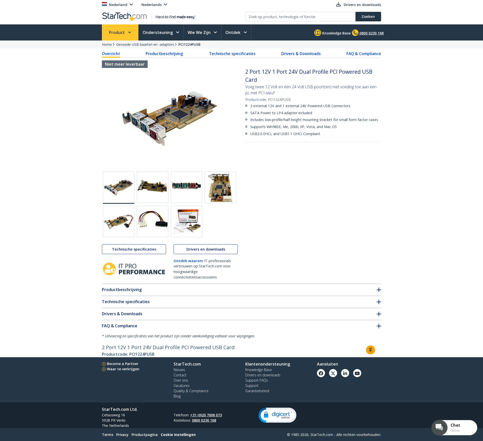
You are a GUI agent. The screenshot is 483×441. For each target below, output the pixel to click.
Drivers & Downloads (301, 53)
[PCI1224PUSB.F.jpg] (152, 221)
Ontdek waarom (188, 260)
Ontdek (233, 32)
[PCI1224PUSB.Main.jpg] (118, 188)
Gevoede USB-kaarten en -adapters (145, 44)
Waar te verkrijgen (123, 369)
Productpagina (145, 434)
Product (117, 32)
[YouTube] (357, 373)
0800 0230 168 (204, 420)
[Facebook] (321, 373)
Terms (107, 434)
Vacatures (182, 385)
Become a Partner (122, 363)
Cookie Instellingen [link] (178, 434)
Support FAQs (256, 380)
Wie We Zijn (200, 32)
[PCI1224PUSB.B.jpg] (152, 187)
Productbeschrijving (164, 53)
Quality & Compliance (191, 390)
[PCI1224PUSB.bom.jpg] (186, 221)
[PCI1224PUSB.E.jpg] (118, 221)
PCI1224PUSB (189, 44)
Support (252, 385)
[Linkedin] (345, 373)
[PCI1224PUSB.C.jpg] (186, 187)
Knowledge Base (336, 33)
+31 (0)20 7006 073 (206, 415)
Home (107, 44)
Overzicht (111, 53)
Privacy (122, 434)
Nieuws (179, 369)
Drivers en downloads (205, 249)
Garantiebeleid (257, 390)
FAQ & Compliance (363, 53)
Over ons (181, 380)
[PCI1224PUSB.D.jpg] (220, 187)
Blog (177, 396)
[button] (277, 415)
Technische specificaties (232, 53)
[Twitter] (333, 373)
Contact (180, 375)
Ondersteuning (158, 32)
